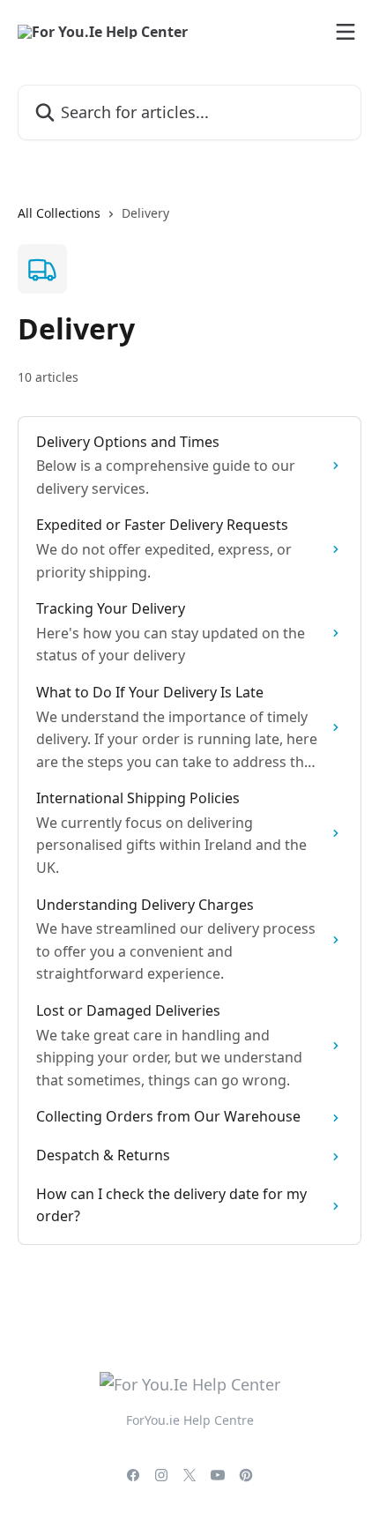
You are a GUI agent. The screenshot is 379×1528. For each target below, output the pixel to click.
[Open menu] (345, 31)
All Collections (59, 213)
